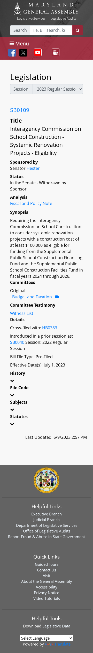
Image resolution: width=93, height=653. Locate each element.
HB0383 (49, 328)
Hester (33, 168)
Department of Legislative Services (46, 525)
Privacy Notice (46, 592)
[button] (46, 381)
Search (20, 30)
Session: (21, 89)
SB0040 (17, 342)
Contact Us (46, 569)
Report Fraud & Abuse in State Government (46, 536)
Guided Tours (46, 564)
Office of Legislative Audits (46, 530)
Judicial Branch (46, 519)
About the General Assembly (46, 581)
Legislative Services (31, 18)
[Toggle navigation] (36, 52)
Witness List (21, 313)
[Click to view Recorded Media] (57, 297)
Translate (63, 644)
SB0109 (19, 110)
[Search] (77, 30)
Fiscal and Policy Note (31, 203)
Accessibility (46, 587)
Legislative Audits (63, 18)
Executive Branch (46, 513)
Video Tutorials (46, 598)
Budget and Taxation (32, 297)
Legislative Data (56, 625)
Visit (46, 575)
